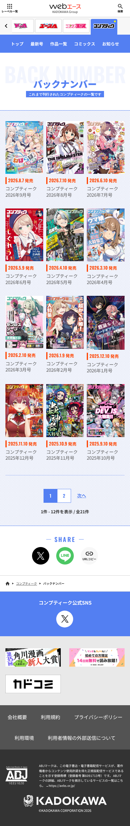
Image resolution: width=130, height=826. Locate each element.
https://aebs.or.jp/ (62, 785)
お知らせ (110, 44)
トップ (17, 44)
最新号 (37, 44)
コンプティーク (26, 583)
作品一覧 (58, 44)
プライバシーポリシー (98, 717)
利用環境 (24, 737)
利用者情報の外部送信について (81, 737)
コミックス (84, 44)
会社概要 (17, 717)
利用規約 (50, 717)
